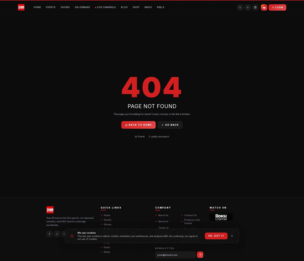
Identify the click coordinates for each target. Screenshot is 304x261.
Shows (65, 7)
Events (51, 7)
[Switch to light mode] (247, 7)
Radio (148, 7)
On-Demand (82, 7)
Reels (160, 7)
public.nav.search (160, 136)
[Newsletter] (200, 255)
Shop (136, 7)
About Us (163, 215)
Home (37, 7)
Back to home (140, 124)
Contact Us (190, 215)
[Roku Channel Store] (221, 217)
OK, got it (216, 236)
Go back (172, 124)
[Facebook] (49, 234)
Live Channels (106, 7)
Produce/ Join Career (192, 221)
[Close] (232, 236)
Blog (124, 7)
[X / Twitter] (57, 234)
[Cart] (255, 7)
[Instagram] (64, 234)
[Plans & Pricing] (264, 7)
